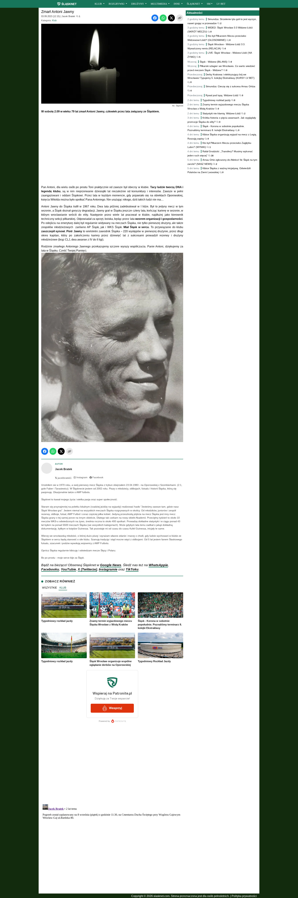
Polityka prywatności (244, 896)
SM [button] (208, 3)
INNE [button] (177, 3)
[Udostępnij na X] (171, 17)
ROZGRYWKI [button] (117, 3)
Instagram (81, 477)
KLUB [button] (98, 3)
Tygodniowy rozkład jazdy (216, 100)
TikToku (132, 569)
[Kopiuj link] (179, 17)
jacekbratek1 (63, 478)
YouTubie (68, 569)
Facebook (97, 477)
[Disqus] (112, 846)
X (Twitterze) (87, 569)
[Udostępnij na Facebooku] (154, 17)
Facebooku (50, 569)
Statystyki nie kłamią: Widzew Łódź (221, 113)
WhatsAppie (158, 565)
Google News (110, 565)
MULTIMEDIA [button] (159, 3)
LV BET (221, 3)
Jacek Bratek (68, 16)
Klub (54, 20)
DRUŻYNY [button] (138, 3)
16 (212, 155)
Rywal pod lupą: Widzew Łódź (222, 95)
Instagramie (108, 569)
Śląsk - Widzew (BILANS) (213, 61)
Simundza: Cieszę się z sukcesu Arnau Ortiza (230, 86)
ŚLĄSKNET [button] (194, 3)
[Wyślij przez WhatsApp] (163, 17)
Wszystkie (49, 587)
